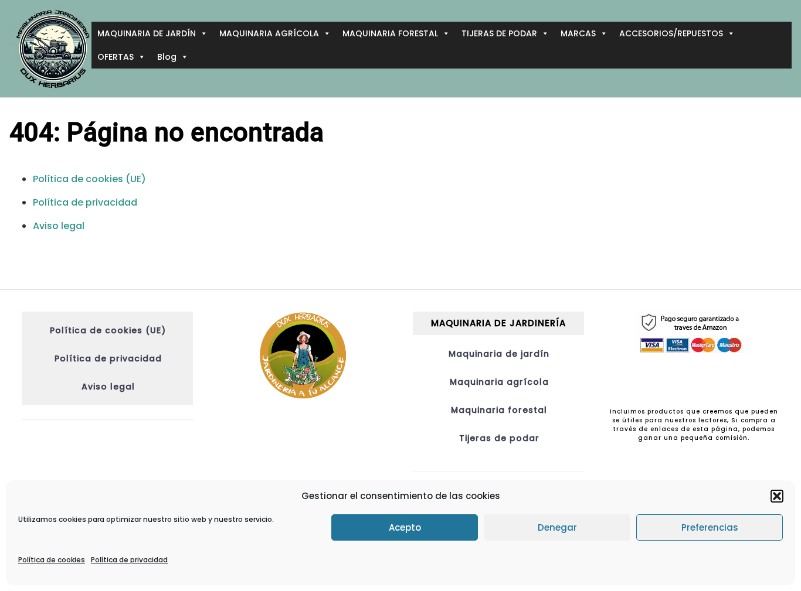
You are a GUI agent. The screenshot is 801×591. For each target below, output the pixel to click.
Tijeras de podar (499, 438)
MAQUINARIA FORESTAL (390, 33)
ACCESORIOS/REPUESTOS (671, 33)
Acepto (405, 527)
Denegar (557, 527)
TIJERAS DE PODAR (499, 33)
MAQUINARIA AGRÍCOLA (269, 33)
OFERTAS (115, 57)
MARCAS (578, 33)
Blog (167, 57)
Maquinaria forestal (499, 410)
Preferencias (709, 527)
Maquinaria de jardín (499, 354)
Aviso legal (58, 226)
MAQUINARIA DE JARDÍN (146, 33)
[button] (777, 496)
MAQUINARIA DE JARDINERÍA (498, 323)
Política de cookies (51, 560)
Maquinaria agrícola (499, 382)
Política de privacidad (129, 560)
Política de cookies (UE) (89, 179)
